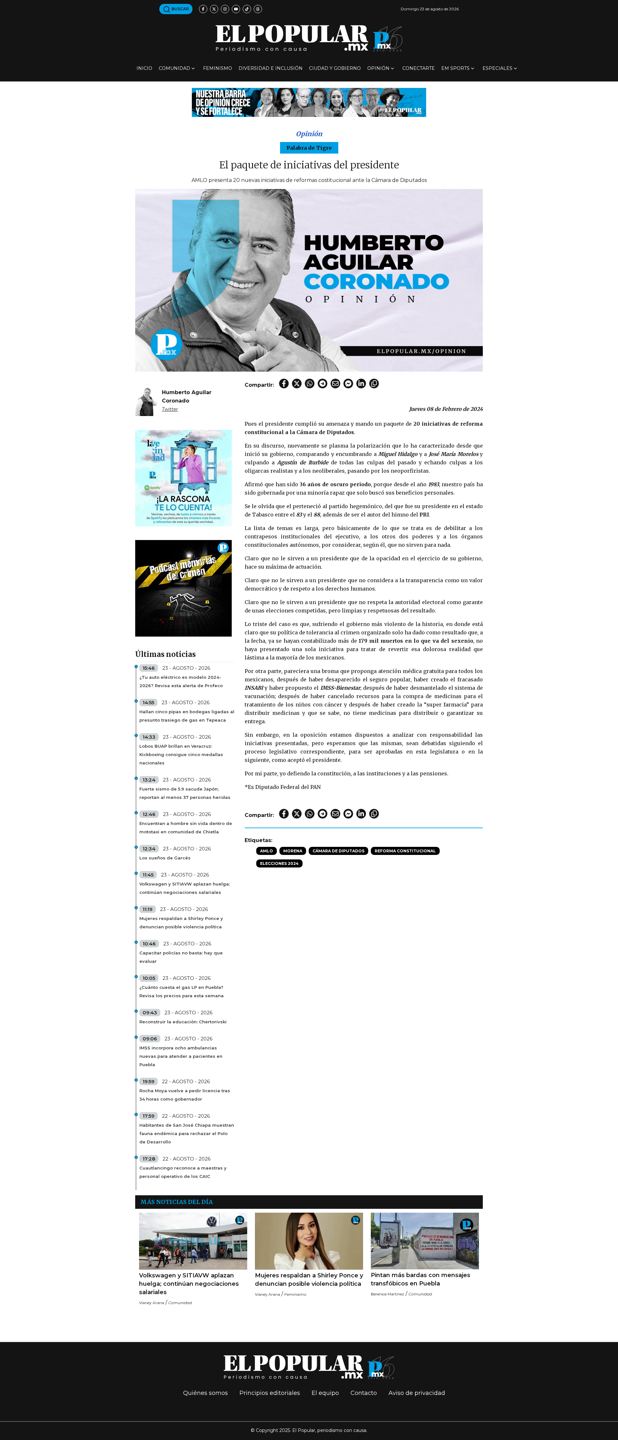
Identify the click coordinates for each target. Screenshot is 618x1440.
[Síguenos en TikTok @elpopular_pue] (247, 9)
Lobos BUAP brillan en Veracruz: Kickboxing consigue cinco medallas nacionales (181, 754)
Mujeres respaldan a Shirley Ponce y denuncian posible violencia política (181, 922)
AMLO (266, 850)
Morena (292, 850)
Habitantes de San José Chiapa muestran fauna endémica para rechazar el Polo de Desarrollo (186, 1133)
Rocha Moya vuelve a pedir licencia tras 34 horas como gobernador (184, 1095)
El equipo (325, 1393)
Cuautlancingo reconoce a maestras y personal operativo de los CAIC (183, 1172)
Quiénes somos (205, 1393)
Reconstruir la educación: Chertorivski (183, 1021)
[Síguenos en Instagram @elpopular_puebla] (225, 9)
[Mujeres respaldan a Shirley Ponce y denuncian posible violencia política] (309, 1241)
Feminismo (217, 68)
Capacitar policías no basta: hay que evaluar (181, 957)
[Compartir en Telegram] (322, 383)
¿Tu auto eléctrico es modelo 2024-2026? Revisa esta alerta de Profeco (181, 681)
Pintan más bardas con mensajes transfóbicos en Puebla (420, 1279)
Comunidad (174, 68)
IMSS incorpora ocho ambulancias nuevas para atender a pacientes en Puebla (180, 1056)
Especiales (497, 68)
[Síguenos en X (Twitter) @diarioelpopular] (214, 9)
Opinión (378, 68)
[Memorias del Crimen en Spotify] (183, 588)
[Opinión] (309, 102)
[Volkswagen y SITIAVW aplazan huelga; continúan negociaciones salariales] (193, 1241)
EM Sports (455, 68)
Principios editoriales (269, 1393)
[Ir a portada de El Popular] (309, 38)
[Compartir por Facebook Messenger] (348, 383)
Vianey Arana (151, 1302)
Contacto (364, 1393)
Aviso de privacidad (417, 1393)
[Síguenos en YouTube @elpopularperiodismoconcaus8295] (236, 9)
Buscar (180, 8)
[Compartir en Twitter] (297, 383)
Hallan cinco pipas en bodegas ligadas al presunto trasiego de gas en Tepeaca (186, 716)
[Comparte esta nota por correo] (335, 383)
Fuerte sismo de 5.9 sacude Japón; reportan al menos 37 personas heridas (184, 793)
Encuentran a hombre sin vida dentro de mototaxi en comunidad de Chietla (185, 827)
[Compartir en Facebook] (284, 383)
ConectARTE (418, 68)
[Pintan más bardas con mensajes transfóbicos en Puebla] (425, 1241)
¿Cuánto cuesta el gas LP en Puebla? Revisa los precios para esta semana (181, 991)
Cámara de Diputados (338, 850)
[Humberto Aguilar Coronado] (146, 399)
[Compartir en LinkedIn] (361, 383)
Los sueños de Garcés (165, 857)
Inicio (144, 68)
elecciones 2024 (279, 863)
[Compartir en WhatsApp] (309, 383)
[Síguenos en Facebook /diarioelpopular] (203, 9)
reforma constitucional (405, 850)
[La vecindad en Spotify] (183, 478)
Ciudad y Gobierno (335, 68)
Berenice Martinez (387, 1294)
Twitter (170, 409)
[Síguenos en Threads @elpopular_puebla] (258, 9)
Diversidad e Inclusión (271, 68)
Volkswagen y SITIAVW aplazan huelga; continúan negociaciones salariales (184, 888)
